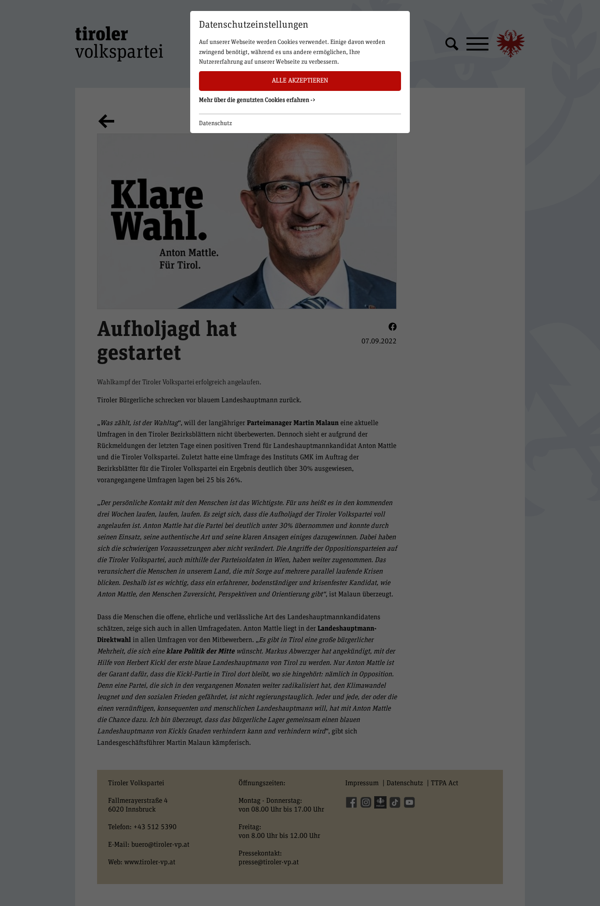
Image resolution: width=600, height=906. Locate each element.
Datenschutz (215, 123)
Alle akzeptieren (300, 80)
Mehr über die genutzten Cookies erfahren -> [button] (257, 100)
